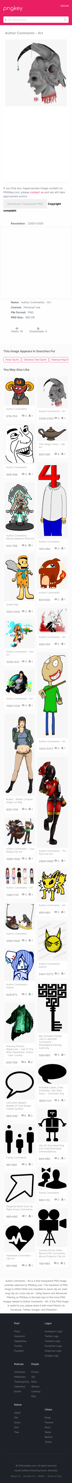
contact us (37, 192)
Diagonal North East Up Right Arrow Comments (19, 1208)
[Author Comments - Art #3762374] (20, 875)
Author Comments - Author (50, 965)
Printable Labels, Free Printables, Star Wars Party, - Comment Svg (51, 1090)
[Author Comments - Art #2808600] (20, 682)
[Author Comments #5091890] (20, 916)
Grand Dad (12, 604)
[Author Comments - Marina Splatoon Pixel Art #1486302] (20, 507)
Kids (33, 1396)
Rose (47, 1427)
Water (48, 1432)
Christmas (19, 1371)
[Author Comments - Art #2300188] (52, 695)
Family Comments (16, 1157)
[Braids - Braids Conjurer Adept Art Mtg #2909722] (20, 755)
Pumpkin (19, 1350)
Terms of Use (54, 1476)
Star (16, 1427)
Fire (16, 1417)
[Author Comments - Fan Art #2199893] (20, 634)
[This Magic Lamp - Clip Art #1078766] (52, 433)
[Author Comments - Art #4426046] (52, 885)
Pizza (17, 1331)
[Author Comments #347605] (20, 391)
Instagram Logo (53, 1331)
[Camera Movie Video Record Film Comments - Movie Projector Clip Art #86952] (52, 1227)
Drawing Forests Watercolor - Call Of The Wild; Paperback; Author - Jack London (19, 1051)
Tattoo (48, 1441)
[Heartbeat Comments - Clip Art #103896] (20, 1238)
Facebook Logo (53, 1345)
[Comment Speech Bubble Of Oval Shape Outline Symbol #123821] (20, 1085)
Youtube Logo (52, 1341)
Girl (33, 1376)
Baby (34, 1381)
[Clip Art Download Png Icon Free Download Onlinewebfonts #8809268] (52, 1125)
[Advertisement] (36, 144)
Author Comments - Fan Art (19, 653)
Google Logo (52, 1355)
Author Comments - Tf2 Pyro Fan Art (52, 852)
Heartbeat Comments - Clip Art (19, 1257)
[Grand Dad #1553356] (20, 577)
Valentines (19, 1386)
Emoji (47, 1417)
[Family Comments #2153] (20, 1139)
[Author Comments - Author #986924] (20, 965)
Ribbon (48, 1437)
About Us (16, 1476)
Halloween (19, 1376)
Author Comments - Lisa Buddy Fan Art (20, 850)
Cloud (17, 1412)
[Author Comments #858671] (20, 444)
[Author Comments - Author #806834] (52, 941)
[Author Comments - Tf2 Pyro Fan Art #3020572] (52, 802)
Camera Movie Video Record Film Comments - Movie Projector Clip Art (53, 1253)
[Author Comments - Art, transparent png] (36, 72)
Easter (17, 1391)
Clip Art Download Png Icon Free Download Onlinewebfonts (51, 1148)
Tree (16, 1432)
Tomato (18, 1345)
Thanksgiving (21, 1381)
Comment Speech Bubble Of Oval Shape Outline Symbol (18, 1105)
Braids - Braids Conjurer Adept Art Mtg (19, 801)
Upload (64, 5)
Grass (17, 1422)
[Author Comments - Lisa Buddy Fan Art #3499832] (20, 832)
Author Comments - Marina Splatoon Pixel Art (20, 537)
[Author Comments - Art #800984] (52, 392)
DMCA (41, 1476)
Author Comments (16, 408)
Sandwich (19, 1336)
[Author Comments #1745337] (52, 573)
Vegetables (20, 1341)
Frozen (35, 1371)
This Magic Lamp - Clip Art (52, 446)
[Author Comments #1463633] (52, 500)
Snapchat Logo (53, 1350)
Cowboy (36, 1391)
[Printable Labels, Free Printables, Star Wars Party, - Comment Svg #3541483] (52, 1073)
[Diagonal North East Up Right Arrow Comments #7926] (20, 1188)
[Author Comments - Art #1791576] (52, 621)
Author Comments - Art (52, 411)
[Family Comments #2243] (52, 1178)
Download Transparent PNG (25, 203)
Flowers (49, 1422)
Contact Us (29, 1476)
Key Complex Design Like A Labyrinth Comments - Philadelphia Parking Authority (50, 1041)
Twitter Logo (52, 1336)
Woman (35, 1386)
